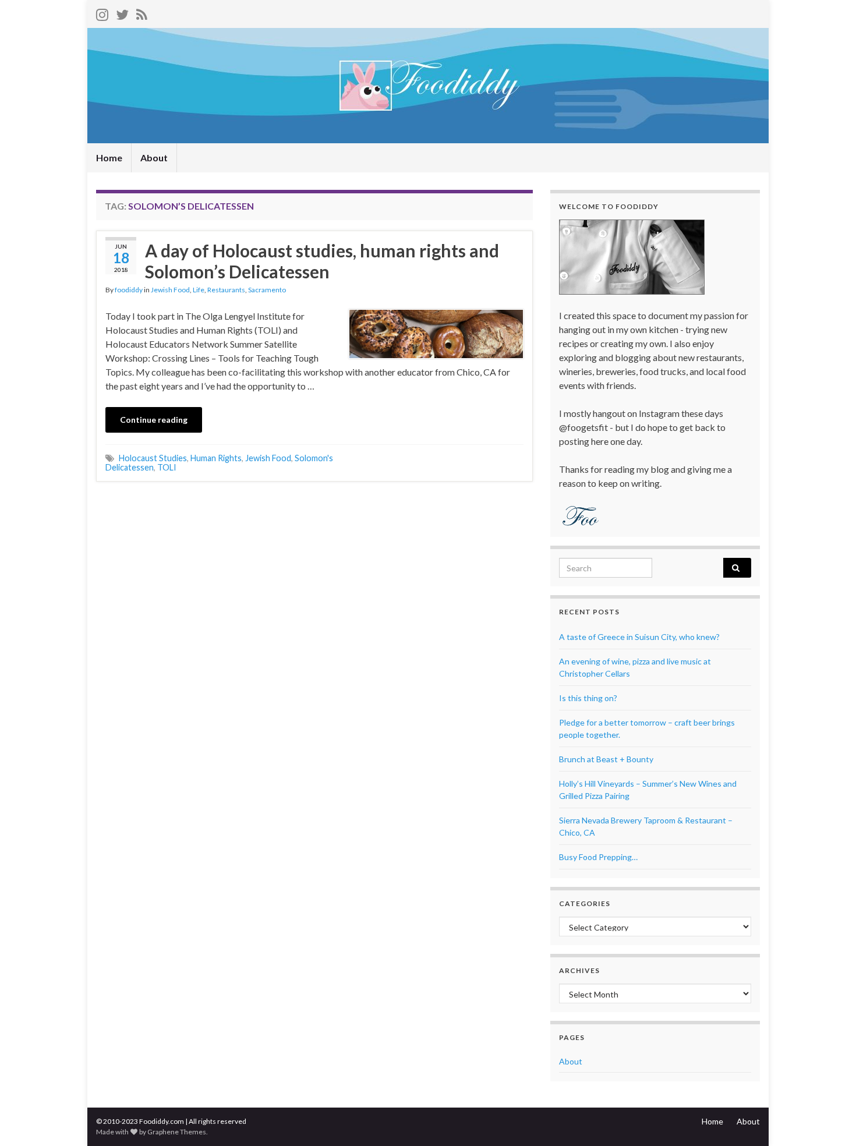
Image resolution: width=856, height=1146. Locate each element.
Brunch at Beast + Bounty (606, 759)
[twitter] (122, 12)
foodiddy (129, 289)
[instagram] (102, 12)
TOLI (166, 467)
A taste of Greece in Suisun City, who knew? (639, 637)
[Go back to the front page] (428, 85)
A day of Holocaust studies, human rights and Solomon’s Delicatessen (322, 261)
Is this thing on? (588, 698)
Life (198, 289)
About (154, 157)
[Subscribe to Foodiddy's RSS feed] (141, 12)
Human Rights (216, 458)
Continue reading (154, 420)
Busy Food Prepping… (598, 857)
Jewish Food (170, 289)
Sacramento (267, 289)
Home (109, 157)
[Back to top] (829, 1119)
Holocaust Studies (153, 458)
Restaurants (226, 289)
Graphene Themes (176, 1131)
